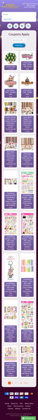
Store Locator (19, 406)
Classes (10, 408)
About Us (14, 403)
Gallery (17, 408)
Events (28, 406)
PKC (21, 403)
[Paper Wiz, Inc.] (10, 5)
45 (21, 383)
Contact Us (26, 408)
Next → (26, 383)
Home (7, 403)
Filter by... (19, 45)
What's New (29, 403)
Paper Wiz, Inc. (18, 414)
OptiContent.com (24, 415)
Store (9, 406)
